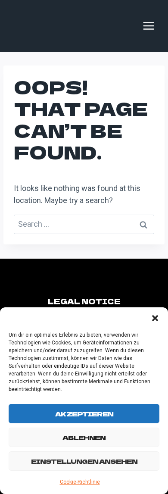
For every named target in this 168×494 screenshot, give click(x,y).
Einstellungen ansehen (84, 461)
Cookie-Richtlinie (80, 482)
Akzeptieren (84, 413)
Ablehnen (84, 437)
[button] (155, 318)
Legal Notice (84, 301)
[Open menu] (148, 25)
